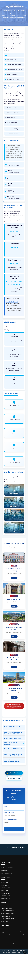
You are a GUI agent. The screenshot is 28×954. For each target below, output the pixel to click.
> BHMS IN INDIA (5, 888)
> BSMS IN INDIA (5, 898)
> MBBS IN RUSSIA (6, 916)
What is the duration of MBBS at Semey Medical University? (14, 733)
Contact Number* (9, 812)
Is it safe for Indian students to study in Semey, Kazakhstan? (14, 760)
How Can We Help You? (10, 819)
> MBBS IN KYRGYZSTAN (7, 911)
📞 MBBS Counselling (14, 778)
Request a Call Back (14, 829)
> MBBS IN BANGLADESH (7, 913)
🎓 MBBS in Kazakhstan (14, 773)
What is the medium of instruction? (14, 743)
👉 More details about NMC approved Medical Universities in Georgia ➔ (14, 706)
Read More (14, 578)
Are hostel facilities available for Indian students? (14, 749)
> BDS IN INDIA (5, 885)
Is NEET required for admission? (14, 738)
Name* (6, 806)
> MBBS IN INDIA (5, 882)
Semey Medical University (12, 301)
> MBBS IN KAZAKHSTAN (7, 919)
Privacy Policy (4, 870)
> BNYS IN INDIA (5, 896)
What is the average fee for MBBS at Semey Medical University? (14, 755)
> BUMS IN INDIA (5, 893)
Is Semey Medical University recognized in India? (14, 727)
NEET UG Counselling (7, 868)
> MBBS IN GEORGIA (6, 908)
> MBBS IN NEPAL (5, 921)
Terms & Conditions (6, 873)
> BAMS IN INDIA (5, 890)
